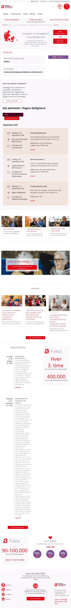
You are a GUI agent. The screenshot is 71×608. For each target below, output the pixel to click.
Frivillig (25, 14)
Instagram (9, 594)
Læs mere (18, 387)
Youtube (8, 590)
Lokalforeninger (33, 25)
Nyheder (6, 14)
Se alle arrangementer (17, 527)
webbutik (35, 1)
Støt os (57, 57)
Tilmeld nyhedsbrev (35, 598)
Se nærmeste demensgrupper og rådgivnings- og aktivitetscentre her (23, 72)
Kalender (32, 14)
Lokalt (15, 25)
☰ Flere (39, 14)
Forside (10, 25)
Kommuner (49, 25)
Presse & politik (16, 14)
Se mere (32, 149)
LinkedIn (8, 599)
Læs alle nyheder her (35, 338)
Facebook (8, 585)
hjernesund (44, 1)
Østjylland (42, 25)
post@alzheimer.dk (63, 595)
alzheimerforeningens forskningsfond (59, 1)
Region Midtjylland (23, 25)
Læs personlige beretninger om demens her (22, 267)
